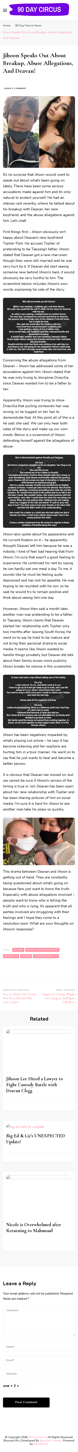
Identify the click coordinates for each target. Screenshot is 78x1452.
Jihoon (26, 956)
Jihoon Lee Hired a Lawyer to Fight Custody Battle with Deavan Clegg (34, 1085)
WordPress (41, 1444)
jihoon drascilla (46, 956)
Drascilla (11, 956)
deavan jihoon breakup (42, 949)
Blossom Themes (51, 1440)
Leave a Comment (15, 88)
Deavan (18, 949)
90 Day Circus (37, 1437)
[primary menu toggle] (5, 10)
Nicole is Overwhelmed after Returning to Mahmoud (33, 1228)
